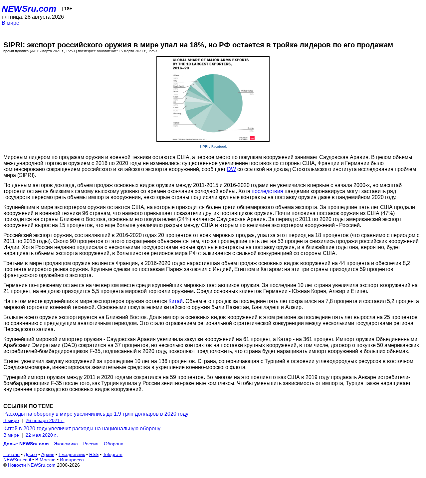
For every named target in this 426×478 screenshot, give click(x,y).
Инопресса (72, 459)
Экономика (66, 443)
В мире (10, 23)
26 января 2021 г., (45, 420)
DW (231, 169)
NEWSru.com (29, 9)
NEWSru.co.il (17, 459)
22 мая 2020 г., (42, 435)
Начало (11, 454)
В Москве (45, 459)
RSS (94, 454)
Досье (30, 454)
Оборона (113, 443)
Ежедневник (72, 454)
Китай (175, 301)
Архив (47, 454)
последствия (267, 191)
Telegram (112, 454)
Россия (91, 443)
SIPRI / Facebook (213, 146)
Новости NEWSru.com (32, 465)
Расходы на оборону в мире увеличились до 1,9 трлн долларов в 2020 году (95, 414)
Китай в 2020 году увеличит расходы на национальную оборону (81, 428)
